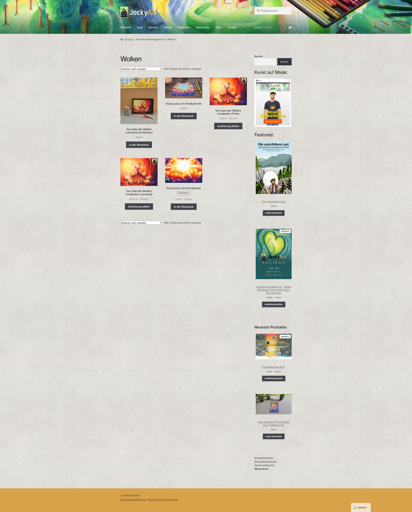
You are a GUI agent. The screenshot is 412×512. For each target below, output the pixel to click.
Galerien (153, 27)
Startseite (125, 27)
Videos (168, 27)
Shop (219, 27)
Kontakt (232, 27)
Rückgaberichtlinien (265, 461)
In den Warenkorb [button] (139, 144)
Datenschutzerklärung (132, 499)
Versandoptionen (263, 457)
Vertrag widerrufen (264, 465)
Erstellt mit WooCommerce (163, 499)
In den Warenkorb (274, 212)
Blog (139, 27)
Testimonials (203, 27)
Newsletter (184, 27)
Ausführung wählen (228, 126)
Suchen (258, 56)
